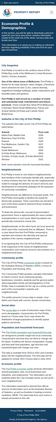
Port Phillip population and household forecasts (29, 332)
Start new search (11, 3)
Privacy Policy (16, 411)
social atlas (11, 310)
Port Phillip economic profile (19, 369)
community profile (32, 263)
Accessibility (40, 411)
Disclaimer (28, 411)
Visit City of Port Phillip (44, 3)
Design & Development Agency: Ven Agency (28, 419)
